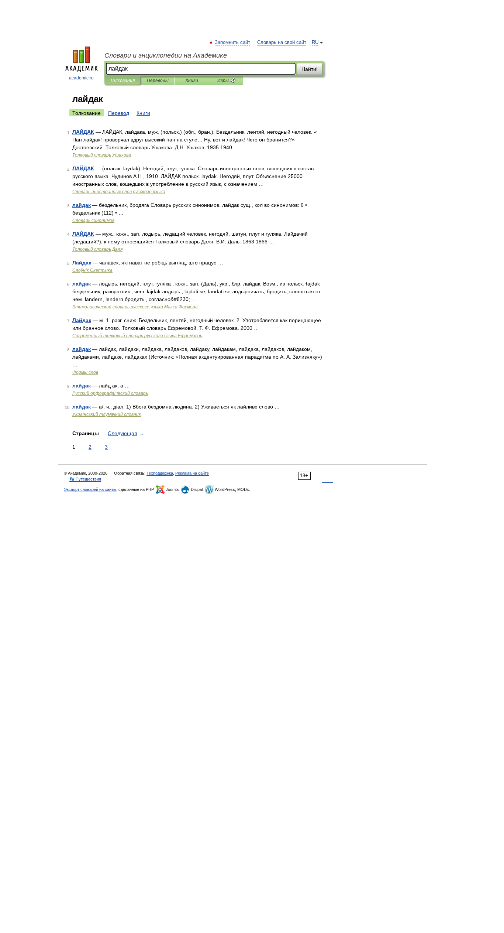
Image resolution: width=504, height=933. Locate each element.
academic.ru (81, 78)
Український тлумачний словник (106, 414)
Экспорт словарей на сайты (90, 489)
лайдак (81, 205)
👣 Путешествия (85, 479)
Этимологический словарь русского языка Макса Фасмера (135, 307)
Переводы (158, 80)
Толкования (122, 80)
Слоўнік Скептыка (92, 270)
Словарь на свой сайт (281, 42)
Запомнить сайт (232, 42)
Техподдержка (159, 473)
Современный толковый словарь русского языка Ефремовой (137, 335)
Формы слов (85, 372)
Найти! (309, 69)
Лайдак (81, 263)
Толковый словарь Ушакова (101, 155)
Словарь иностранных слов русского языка (118, 191)
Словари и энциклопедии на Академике (165, 55)
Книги (192, 80)
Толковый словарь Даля (97, 249)
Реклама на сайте (192, 473)
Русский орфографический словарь (110, 393)
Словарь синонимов (93, 220)
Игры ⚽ (226, 80)
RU (315, 42)
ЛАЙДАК (83, 132)
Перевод (118, 113)
